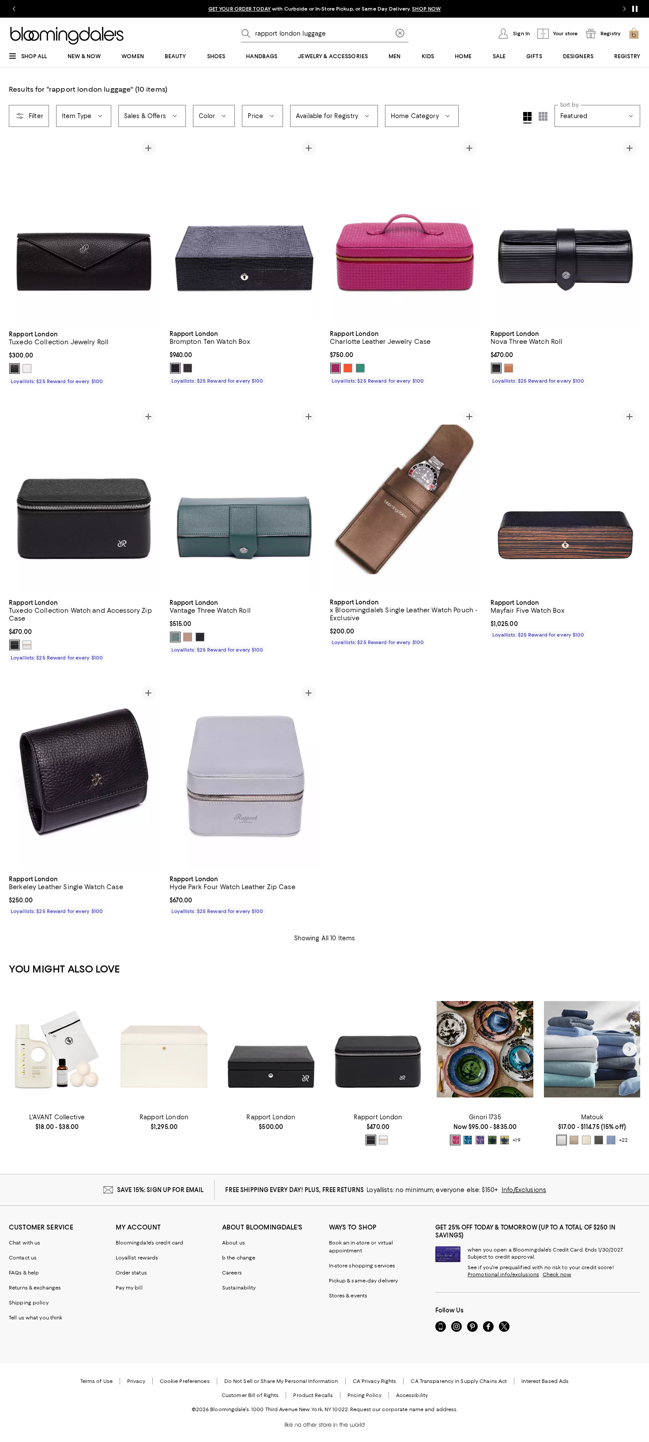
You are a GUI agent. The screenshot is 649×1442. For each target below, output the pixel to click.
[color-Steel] (598, 1140)
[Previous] (19, 231)
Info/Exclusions (524, 1189)
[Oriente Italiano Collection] (485, 1049)
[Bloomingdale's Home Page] (67, 36)
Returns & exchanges (35, 1288)
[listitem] (324, 9)
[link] (84, 356)
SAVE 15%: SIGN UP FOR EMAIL (160, 1189)
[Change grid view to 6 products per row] (543, 116)
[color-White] (27, 368)
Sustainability (239, 1288)
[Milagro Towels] (592, 1049)
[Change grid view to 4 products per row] (527, 117)
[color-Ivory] (586, 1140)
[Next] (148, 231)
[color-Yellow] (504, 1140)
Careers (232, 1273)
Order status (131, 1273)
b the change (238, 1258)
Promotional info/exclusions (503, 1274)
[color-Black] (14, 368)
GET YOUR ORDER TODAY (239, 9)
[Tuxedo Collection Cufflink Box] (271, 1049)
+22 (623, 1140)
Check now (557, 1274)
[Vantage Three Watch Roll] (245, 499)
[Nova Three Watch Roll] (566, 231)
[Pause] (635, 9)
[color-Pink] (455, 1140)
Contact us (23, 1258)
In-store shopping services (362, 1266)
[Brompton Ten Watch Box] (245, 231)
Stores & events (348, 1296)
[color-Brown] (187, 368)
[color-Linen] (574, 1140)
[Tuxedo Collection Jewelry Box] (164, 1049)
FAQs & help (24, 1273)
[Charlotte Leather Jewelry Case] (405, 231)
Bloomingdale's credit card (150, 1243)
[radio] (14, 368)
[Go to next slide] (624, 9)
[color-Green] (360, 368)
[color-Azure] (611, 1140)
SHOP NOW (426, 9)
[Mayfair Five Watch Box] (566, 499)
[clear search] (400, 33)
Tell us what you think (35, 1318)
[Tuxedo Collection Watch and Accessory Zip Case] (84, 499)
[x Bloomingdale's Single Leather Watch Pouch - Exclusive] (405, 499)
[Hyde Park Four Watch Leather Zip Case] (245, 776)
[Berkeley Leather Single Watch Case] (84, 776)
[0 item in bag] (634, 33)
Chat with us (24, 1243)
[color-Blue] (467, 1140)
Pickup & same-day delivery (363, 1281)
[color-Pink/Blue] (479, 1140)
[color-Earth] (187, 637)
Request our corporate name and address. (403, 1409)
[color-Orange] (347, 368)
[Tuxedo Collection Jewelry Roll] (84, 231)
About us (233, 1243)
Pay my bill (129, 1288)
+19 (516, 1140)
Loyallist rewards (137, 1258)
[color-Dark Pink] (335, 368)
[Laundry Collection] (57, 1049)
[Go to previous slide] (14, 9)
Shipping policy (29, 1303)
